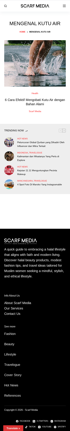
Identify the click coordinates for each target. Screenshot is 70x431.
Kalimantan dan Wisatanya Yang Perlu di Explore (38, 158)
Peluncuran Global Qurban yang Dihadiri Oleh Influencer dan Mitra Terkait (40, 144)
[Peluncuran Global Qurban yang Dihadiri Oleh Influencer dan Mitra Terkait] (9, 142)
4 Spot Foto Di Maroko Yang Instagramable (39, 184)
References (12, 395)
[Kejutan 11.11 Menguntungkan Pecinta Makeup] (9, 170)
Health (35, 93)
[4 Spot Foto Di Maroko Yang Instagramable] (9, 184)
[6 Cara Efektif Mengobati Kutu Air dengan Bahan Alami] (35, 63)
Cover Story (12, 375)
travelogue (35, 153)
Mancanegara (25, 181)
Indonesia (22, 153)
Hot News (22, 139)
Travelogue (12, 364)
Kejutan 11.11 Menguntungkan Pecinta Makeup (37, 172)
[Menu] (64, 5)
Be (6, 344)
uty (12, 344)
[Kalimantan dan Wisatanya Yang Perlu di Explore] (9, 156)
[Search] (5, 6)
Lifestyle (10, 354)
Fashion (10, 334)
